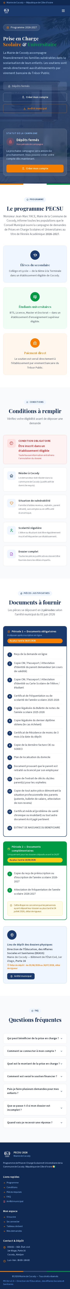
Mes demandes (14, 1231)
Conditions (12, 1187)
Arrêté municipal (37, 108)
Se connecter (13, 1221)
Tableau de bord (15, 1226)
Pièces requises (14, 1192)
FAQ (9, 1196)
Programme (12, 1182)
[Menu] (63, 10)
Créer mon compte (37, 97)
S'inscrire (11, 1217)
